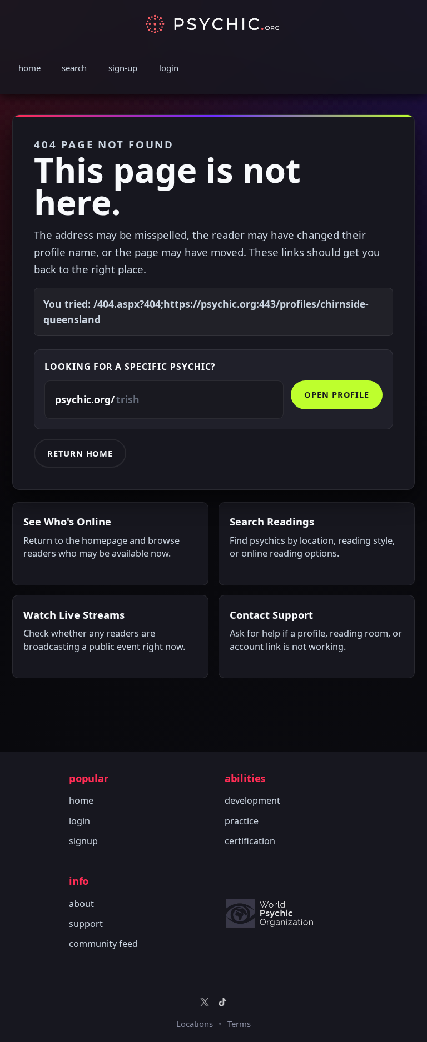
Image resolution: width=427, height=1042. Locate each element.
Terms (239, 1023)
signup (83, 841)
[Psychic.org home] (275, 913)
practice (242, 821)
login (168, 67)
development (252, 800)
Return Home (80, 453)
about (81, 904)
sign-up (122, 67)
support (86, 924)
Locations (194, 1023)
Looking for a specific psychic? (130, 366)
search (74, 67)
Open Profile (336, 394)
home (29, 67)
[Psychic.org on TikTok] (222, 1002)
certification (250, 841)
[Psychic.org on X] (204, 1002)
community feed (103, 944)
